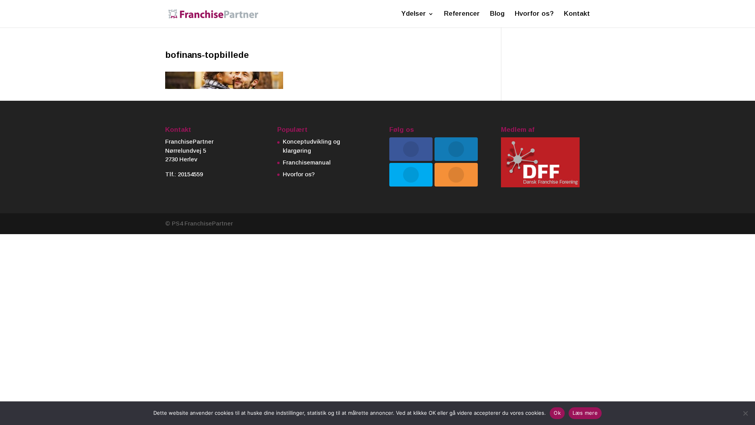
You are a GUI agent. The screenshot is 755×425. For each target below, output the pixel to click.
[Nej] (745, 413)
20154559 (190, 174)
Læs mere (585, 413)
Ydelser (413, 14)
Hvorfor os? (534, 14)
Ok (557, 413)
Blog (497, 14)
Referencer (462, 14)
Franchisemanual (307, 162)
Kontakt (577, 14)
